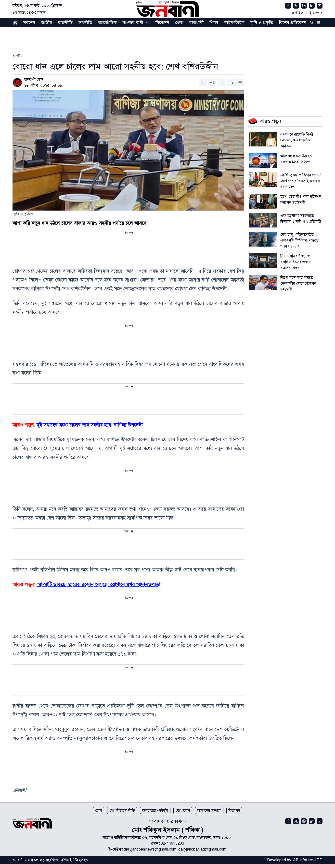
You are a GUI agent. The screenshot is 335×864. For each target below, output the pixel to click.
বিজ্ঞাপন (234, 810)
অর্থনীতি (85, 22)
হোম (98, 810)
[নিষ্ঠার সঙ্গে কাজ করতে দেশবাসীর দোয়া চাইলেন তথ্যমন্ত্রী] (263, 282)
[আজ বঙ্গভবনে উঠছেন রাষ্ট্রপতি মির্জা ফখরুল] (263, 160)
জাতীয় (46, 22)
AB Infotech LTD (307, 860)
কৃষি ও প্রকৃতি (261, 22)
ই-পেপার (315, 13)
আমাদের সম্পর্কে (209, 810)
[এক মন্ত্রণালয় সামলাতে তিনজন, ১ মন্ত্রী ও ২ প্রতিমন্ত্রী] (263, 220)
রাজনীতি (65, 22)
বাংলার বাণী (133, 22)
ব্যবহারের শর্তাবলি (155, 810)
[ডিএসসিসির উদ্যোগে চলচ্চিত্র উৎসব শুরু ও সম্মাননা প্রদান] (263, 260)
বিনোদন (162, 22)
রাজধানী (196, 22)
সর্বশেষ (29, 22)
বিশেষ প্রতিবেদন (292, 22)
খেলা (179, 22)
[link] (17, 56)
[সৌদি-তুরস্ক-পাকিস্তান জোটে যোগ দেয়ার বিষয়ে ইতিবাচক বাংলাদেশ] (263, 179)
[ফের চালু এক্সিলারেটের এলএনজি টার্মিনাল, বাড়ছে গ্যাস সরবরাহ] (263, 239)
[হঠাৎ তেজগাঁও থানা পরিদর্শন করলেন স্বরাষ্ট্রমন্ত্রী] (263, 201)
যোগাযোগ (183, 810)
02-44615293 (172, 843)
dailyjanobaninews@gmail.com (150, 849)
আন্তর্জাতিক (107, 22)
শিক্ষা (213, 22)
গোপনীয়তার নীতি (122, 810)
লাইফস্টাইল (234, 22)
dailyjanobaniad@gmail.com (202, 849)
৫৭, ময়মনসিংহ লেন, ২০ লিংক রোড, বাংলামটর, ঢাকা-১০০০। (187, 837)
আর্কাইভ (297, 13)
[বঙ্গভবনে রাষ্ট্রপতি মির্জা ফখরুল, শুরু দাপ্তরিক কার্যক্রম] (263, 139)
